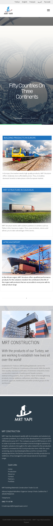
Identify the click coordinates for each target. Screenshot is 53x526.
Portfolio (11, 481)
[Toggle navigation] (48, 10)
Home (10, 469)
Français (32, 2)
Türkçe (17, 2)
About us (11, 474)
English (24, 2)
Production (12, 471)
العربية (40, 2)
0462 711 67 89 (7, 501)
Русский (47, 2)
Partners (11, 479)
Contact (11, 476)
